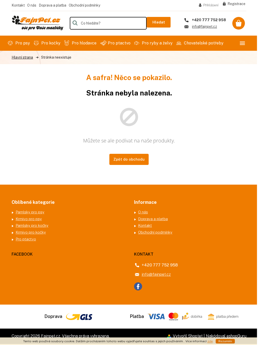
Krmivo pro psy (29, 219)
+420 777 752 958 (160, 265)
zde (210, 341)
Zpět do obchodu (129, 159)
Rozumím (225, 341)
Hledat (158, 22)
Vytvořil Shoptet (188, 336)
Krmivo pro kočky (31, 232)
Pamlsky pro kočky (32, 225)
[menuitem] (20, 43)
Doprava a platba (52, 5)
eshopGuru (236, 336)
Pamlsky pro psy (30, 212)
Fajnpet (138, 286)
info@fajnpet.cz (156, 274)
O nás (31, 5)
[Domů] (22, 57)
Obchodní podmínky (84, 5)
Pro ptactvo (26, 239)
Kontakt (18, 5)
